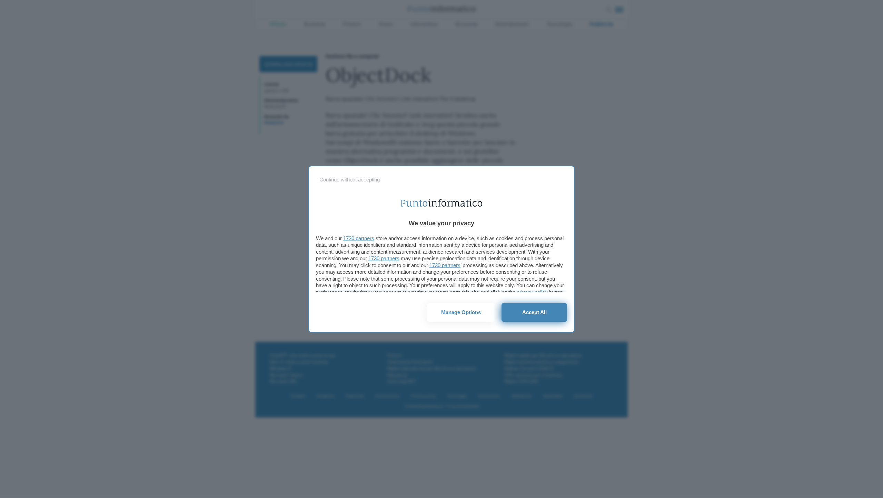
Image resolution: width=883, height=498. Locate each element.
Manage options (461, 312)
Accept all (534, 312)
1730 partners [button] (358, 238)
